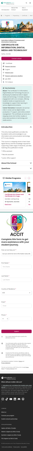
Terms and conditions (7, 447)
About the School (14, 9)
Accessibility (24, 447)
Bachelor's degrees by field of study (11, 435)
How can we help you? (8, 250)
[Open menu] (30, 2)
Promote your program (7, 415)
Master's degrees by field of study (10, 431)
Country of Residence (8, 289)
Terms (20, 361)
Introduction (5, 10)
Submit (16, 331)
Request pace (9, 72)
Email (3, 302)
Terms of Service (10, 368)
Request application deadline (14, 76)
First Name (5, 263)
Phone (4, 315)
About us (3, 412)
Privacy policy (16, 447)
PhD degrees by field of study (9, 438)
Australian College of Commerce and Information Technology (12, 41)
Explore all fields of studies (8, 428)
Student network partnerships (9, 419)
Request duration (10, 66)
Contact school (16, 58)
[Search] (26, 2)
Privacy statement (5, 363)
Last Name (5, 276)
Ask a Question (25, 9)
